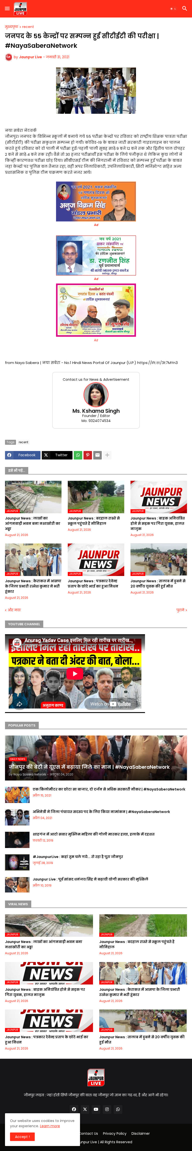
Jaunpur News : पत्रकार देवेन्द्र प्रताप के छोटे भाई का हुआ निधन (93, 583)
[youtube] (96, 1109)
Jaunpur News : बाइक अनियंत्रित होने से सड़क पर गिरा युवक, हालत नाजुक (157, 523)
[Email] (97, 455)
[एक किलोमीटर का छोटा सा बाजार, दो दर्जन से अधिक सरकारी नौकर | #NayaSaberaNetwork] (17, 795)
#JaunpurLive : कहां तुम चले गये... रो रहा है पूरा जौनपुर (78, 856)
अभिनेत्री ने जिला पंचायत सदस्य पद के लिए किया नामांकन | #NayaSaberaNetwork (101, 811)
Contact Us (88, 1133)
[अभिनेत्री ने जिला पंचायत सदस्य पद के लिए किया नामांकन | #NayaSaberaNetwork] (17, 817)
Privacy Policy (114, 1133)
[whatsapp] (118, 1109)
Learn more (50, 1126)
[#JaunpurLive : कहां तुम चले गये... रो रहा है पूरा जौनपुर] (17, 862)
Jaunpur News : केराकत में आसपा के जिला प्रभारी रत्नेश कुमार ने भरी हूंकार (33, 586)
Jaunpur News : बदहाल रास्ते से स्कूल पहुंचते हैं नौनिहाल (94, 521)
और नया (14, 610)
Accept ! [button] (22, 1136)
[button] (7, 8)
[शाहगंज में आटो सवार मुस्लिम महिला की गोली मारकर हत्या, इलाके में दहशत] (17, 840)
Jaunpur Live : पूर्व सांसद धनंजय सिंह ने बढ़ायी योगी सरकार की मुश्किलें (90, 879)
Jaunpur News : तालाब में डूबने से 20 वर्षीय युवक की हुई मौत (158, 583)
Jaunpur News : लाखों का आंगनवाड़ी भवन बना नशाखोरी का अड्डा (32, 523)
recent (28, 27)
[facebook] (74, 1109)
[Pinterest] (88, 455)
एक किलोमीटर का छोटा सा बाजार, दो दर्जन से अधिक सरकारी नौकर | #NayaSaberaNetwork (109, 789)
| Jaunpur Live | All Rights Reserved (102, 1142)
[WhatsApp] (78, 455)
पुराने (180, 610)
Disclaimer (141, 1133)
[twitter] (85, 1109)
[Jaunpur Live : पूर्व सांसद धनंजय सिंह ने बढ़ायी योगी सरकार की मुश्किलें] (17, 885)
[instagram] (107, 1109)
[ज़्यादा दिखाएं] (107, 455)
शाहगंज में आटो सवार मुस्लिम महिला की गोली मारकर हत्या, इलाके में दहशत (93, 834)
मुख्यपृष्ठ (11, 27)
